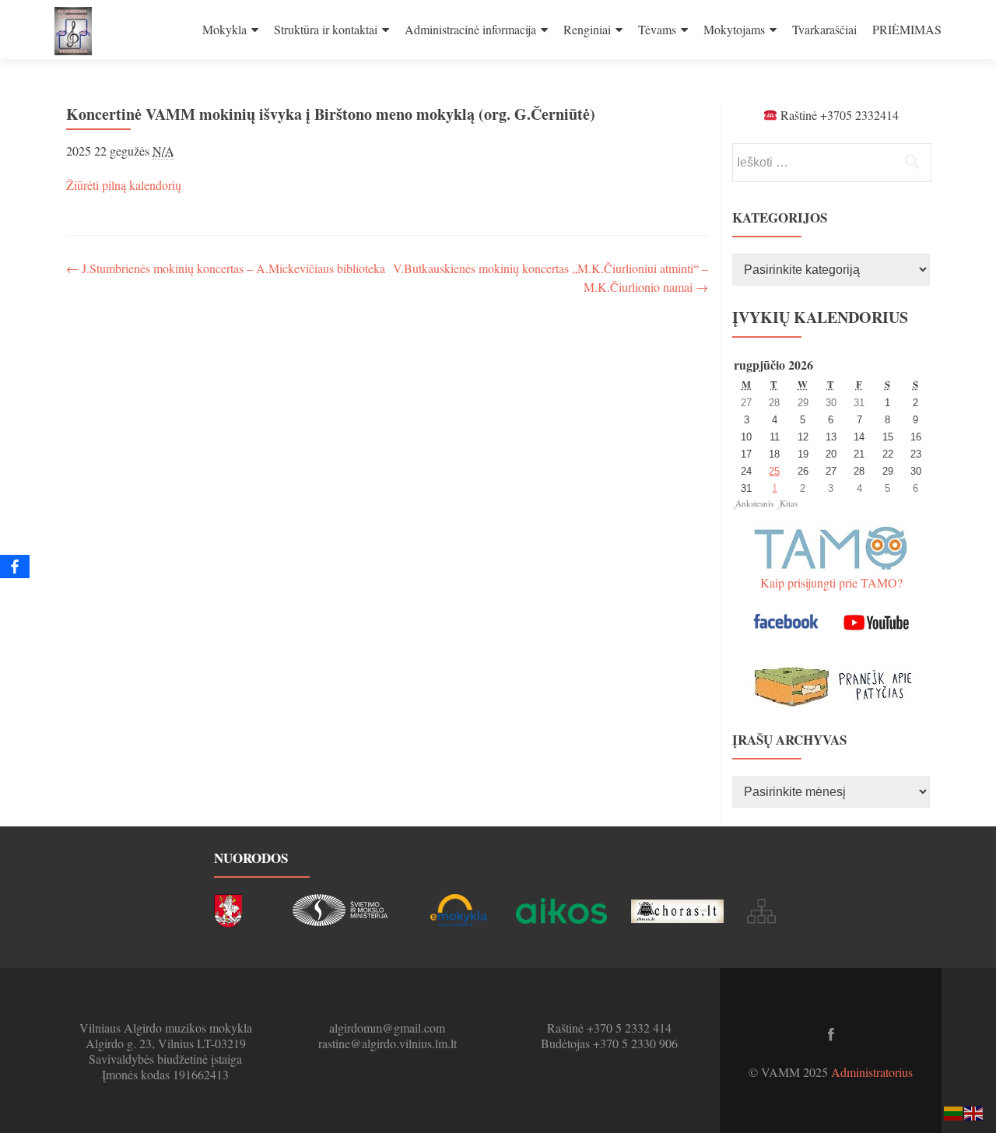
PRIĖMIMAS (907, 29)
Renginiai (587, 29)
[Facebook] (15, 566)
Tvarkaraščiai (824, 29)
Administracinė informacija (470, 29)
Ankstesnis (754, 503)
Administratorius (872, 1072)
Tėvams (657, 29)
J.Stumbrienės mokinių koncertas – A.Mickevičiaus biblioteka (225, 268)
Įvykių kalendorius (820, 317)
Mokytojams (734, 29)
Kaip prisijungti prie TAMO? (831, 582)
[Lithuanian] (954, 1111)
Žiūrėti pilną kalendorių (123, 185)
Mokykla (224, 29)
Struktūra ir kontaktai (325, 29)
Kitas (789, 503)
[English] (974, 1111)
